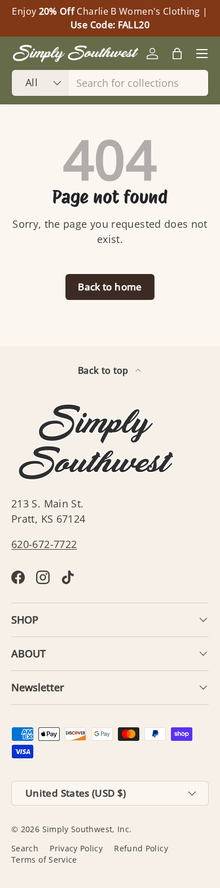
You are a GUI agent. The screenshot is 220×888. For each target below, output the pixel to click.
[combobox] (110, 83)
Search (24, 848)
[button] (177, 53)
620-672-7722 (44, 544)
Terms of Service (44, 860)
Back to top (104, 370)
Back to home (110, 286)
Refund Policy (141, 848)
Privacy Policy (76, 848)
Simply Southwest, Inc (86, 829)
